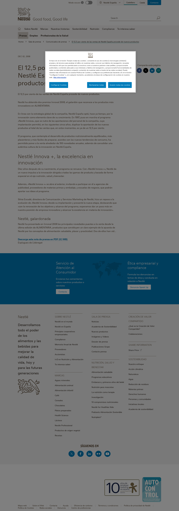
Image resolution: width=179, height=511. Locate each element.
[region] (90, 72)
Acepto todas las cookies (120, 85)
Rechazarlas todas (96, 85)
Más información (59, 77)
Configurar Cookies (59, 85)
